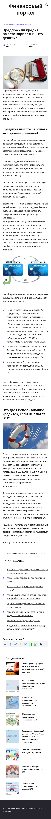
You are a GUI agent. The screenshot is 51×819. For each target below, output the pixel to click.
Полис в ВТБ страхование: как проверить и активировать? (30, 701)
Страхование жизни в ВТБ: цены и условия (32, 751)
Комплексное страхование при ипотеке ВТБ (29, 786)
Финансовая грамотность (19, 24)
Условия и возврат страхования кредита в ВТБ (32, 769)
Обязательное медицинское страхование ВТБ (30, 717)
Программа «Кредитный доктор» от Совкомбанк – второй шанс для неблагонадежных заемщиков (33, 736)
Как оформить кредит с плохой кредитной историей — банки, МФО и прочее (33, 668)
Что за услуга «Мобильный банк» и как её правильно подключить (33, 684)
